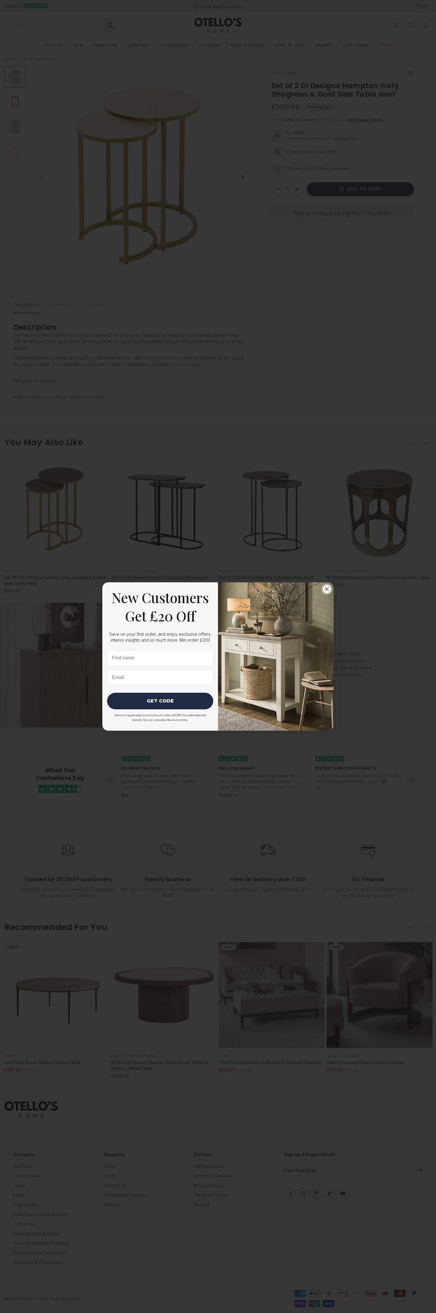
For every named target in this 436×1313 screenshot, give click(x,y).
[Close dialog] (326, 589)
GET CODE (160, 701)
